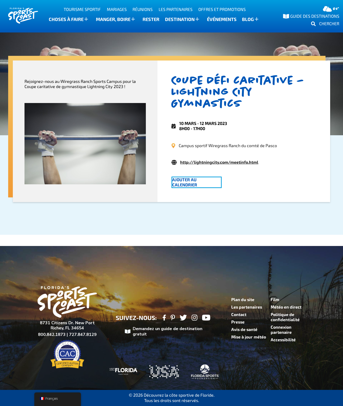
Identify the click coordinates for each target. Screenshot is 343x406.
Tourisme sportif (82, 9)
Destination (180, 19)
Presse (238, 322)
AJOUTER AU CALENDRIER (184, 182)
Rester (151, 19)
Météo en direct (286, 307)
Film (275, 299)
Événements (222, 19)
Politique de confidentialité (285, 317)
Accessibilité (283, 339)
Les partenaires (175, 9)
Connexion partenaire (281, 330)
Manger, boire (113, 19)
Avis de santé (244, 329)
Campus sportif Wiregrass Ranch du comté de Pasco (228, 145)
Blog (248, 19)
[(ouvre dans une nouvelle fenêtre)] (164, 318)
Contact (238, 314)
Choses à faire (66, 19)
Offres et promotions (222, 9)
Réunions (143, 9)
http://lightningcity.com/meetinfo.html (219, 162)
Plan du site (242, 299)
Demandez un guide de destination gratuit (167, 331)
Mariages (117, 9)
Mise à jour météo (248, 337)
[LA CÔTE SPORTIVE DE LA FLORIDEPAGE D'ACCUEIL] (19, 16)
